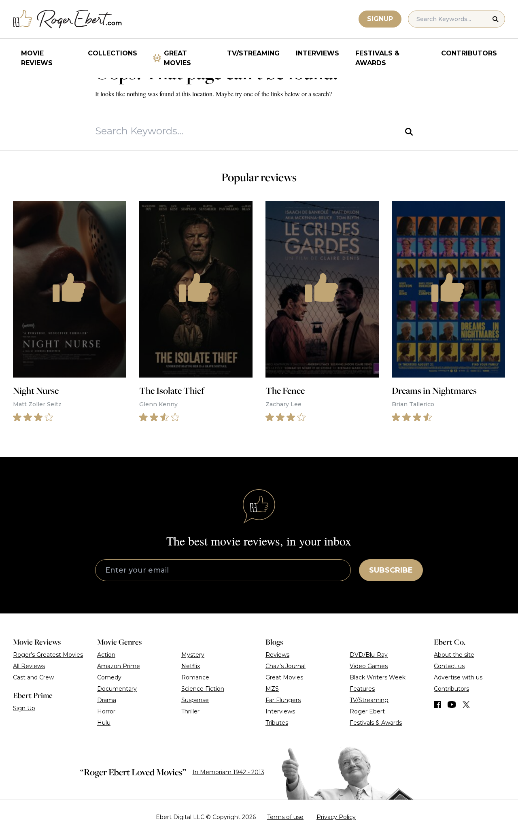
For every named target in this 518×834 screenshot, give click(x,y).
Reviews (277, 654)
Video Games (369, 666)
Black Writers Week (377, 677)
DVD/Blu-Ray (369, 654)
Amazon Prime (118, 666)
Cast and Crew (33, 677)
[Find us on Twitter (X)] (466, 704)
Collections (112, 53)
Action (106, 654)
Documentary (117, 688)
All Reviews (29, 666)
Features (362, 688)
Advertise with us (458, 677)
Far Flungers (283, 700)
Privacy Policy (336, 817)
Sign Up (24, 708)
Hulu (103, 722)
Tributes (276, 722)
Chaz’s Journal (285, 666)
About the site (454, 654)
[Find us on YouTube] (452, 704)
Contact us (449, 666)
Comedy (109, 677)
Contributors (469, 53)
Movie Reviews (37, 58)
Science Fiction (202, 688)
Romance (195, 677)
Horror (106, 711)
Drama (106, 700)
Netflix (190, 666)
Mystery (192, 654)
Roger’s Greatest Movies (48, 654)
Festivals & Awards (377, 58)
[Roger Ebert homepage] (67, 19)
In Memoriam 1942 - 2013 (228, 772)
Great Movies (177, 58)
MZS (272, 688)
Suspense (195, 700)
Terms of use (285, 817)
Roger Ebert (367, 711)
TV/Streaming (253, 53)
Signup (380, 19)
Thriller (190, 711)
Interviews (317, 53)
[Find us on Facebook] (437, 704)
